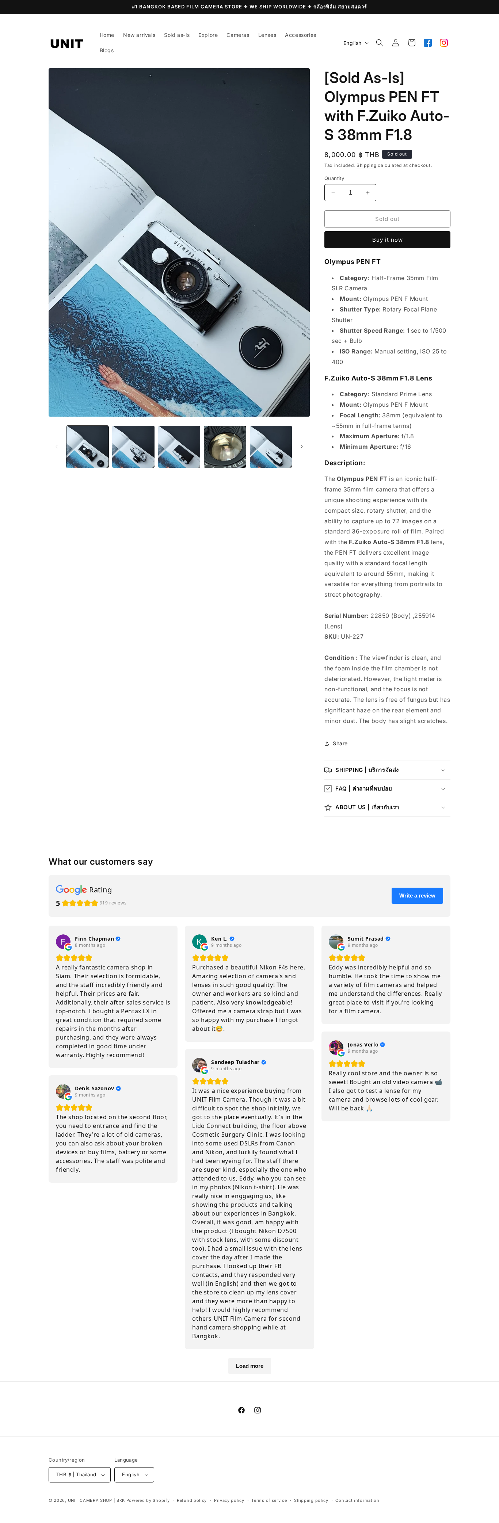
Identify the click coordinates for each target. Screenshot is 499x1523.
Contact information (357, 1500)
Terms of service (269, 1500)
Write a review (417, 895)
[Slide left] (57, 447)
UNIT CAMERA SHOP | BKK (96, 1500)
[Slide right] (302, 447)
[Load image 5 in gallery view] (271, 447)
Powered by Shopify (148, 1500)
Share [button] (340, 743)
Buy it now (387, 239)
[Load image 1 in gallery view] (87, 447)
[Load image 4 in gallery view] (225, 447)
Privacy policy (229, 1500)
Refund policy (192, 1500)
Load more (249, 1366)
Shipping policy (311, 1500)
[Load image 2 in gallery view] (133, 447)
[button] (380, 43)
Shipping (367, 165)
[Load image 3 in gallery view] (179, 447)
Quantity (334, 178)
